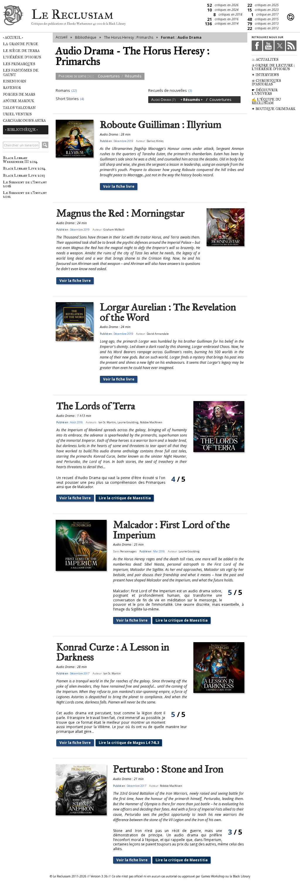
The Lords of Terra (95, 406)
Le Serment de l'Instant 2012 (25, 194)
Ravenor (12, 88)
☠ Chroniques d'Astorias (266, 82)
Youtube (268, 45)
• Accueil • (13, 37)
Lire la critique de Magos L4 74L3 (129, 742)
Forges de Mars (19, 94)
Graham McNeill (114, 229)
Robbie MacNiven (151, 422)
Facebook (257, 45)
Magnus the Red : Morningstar (120, 213)
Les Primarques (19, 64)
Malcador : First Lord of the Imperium (171, 530)
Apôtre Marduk (18, 101)
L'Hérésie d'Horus (22, 57)
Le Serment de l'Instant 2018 (25, 184)
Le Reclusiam (13, 16)
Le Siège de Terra (21, 51)
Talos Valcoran (19, 108)
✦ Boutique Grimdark (274, 109)
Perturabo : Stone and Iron (168, 769)
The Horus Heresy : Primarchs (128, 37)
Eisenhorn (14, 81)
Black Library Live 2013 (24, 175)
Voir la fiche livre (118, 186)
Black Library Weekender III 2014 (20, 159)
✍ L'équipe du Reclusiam (266, 101)
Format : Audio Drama (181, 37)
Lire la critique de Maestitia (125, 497)
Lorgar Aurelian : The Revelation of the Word (168, 312)
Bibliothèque (85, 37)
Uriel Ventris (17, 114)
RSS (291, 45)
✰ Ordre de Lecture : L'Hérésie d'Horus (273, 67)
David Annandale (158, 334)
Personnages (128, 551)
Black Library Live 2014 (24, 168)
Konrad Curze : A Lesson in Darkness (112, 652)
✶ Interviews (265, 75)
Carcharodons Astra (24, 121)
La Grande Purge (20, 44)
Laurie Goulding (127, 422)
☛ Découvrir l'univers (264, 92)
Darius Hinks (155, 141)
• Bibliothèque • (21, 130)
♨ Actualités (265, 59)
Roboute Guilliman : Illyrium (160, 125)
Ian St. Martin (107, 422)
